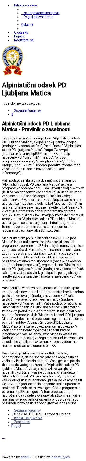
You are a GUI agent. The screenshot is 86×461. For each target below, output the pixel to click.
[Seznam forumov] (12, 75)
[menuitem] (40, 13)
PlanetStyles (60, 457)
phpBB (26, 457)
